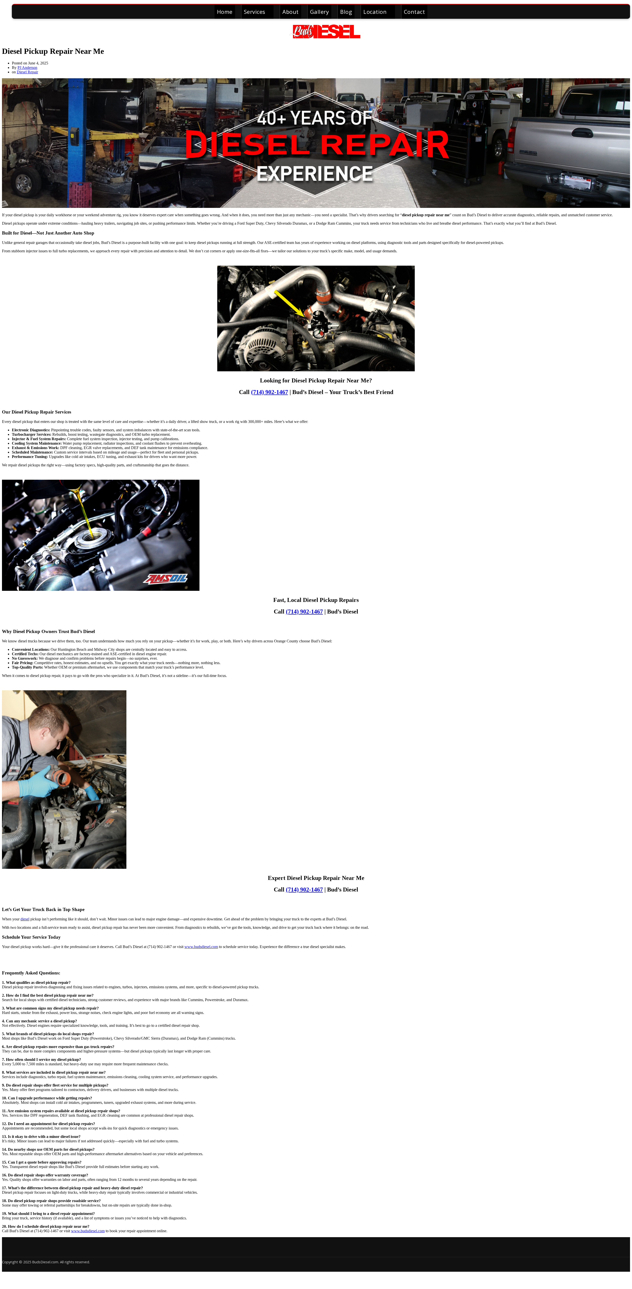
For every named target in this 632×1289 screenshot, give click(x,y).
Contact (414, 11)
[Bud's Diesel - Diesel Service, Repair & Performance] (316, 38)
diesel (24, 919)
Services (254, 11)
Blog (346, 11)
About (290, 11)
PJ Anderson (27, 67)
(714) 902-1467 (269, 392)
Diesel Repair (27, 72)
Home (225, 11)
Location (375, 11)
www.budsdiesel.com (201, 947)
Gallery (319, 11)
